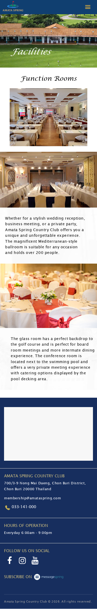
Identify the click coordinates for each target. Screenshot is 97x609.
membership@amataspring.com (32, 498)
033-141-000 (24, 507)
